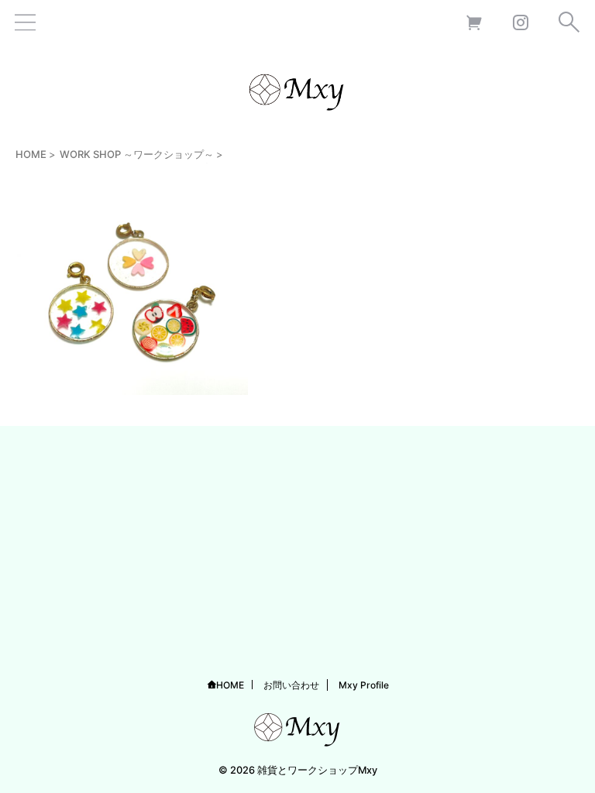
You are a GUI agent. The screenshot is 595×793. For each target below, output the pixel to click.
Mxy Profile (364, 685)
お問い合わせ (291, 685)
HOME (230, 685)
